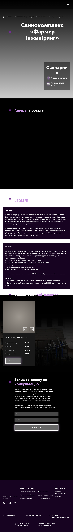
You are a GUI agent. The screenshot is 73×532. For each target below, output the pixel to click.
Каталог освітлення (27, 489)
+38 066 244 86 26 (35, 516)
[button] (13, 361)
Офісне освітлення (26, 499)
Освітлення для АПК (44, 499)
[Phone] (27, 516)
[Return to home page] (5, 4)
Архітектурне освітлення (45, 496)
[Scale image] (19, 124)
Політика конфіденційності (60, 493)
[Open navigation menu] (68, 4)
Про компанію (60, 489)
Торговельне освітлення (27, 492)
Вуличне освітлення (43, 492)
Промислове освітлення (27, 495)
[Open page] (4, 17)
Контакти (58, 497)
